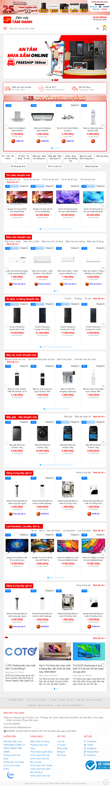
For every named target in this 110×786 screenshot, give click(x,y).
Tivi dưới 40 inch (12, 179)
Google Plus (93, 751)
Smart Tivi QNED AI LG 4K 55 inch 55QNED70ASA (67, 558)
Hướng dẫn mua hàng (13, 761)
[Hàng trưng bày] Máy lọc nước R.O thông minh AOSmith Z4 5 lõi (68, 503)
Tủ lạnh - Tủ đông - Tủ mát (24, 157)
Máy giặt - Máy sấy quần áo (55, 157)
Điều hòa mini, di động (52, 241)
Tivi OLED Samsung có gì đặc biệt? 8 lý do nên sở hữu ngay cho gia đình (88, 668)
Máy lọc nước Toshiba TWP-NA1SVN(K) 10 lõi (16, 390)
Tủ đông (78, 298)
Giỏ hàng (61, 755)
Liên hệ (60, 741)
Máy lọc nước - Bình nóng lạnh (86, 157)
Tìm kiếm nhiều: (16, 699)
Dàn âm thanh (53, 530)
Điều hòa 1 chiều (13, 241)
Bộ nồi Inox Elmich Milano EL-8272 (67, 129)
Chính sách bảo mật (39, 755)
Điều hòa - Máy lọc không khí (39, 157)
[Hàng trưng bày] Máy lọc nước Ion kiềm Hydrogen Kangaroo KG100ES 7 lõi (42, 503)
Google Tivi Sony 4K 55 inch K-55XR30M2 (42, 210)
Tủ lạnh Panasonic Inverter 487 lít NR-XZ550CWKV (67, 329)
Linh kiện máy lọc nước (85, 359)
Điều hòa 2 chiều (31, 241)
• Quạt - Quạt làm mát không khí (69, 705)
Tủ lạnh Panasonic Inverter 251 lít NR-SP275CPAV (93, 329)
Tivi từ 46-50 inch (50, 179)
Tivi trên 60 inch (87, 179)
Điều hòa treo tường (75, 241)
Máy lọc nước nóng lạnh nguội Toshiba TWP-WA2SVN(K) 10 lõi (42, 391)
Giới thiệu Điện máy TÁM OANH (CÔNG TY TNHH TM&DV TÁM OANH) (14, 746)
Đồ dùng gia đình (18, 166)
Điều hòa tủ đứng (95, 241)
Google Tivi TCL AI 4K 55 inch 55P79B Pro (42, 558)
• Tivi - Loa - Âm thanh (36, 699)
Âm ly (34, 530)
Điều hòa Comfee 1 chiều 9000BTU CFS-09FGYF (42, 272)
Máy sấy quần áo (83, 416)
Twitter (90, 744)
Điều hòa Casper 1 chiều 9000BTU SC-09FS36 (93, 272)
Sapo (84, 783)
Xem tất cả (12, 182)
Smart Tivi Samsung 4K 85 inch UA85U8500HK (93, 210)
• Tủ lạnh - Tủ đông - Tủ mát (61, 699)
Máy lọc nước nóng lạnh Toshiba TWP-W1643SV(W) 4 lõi (93, 130)
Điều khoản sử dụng (39, 741)
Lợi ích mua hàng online (11, 767)
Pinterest (91, 755)
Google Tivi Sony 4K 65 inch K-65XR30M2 (17, 210)
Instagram (92, 748)
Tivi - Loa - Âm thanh (7, 157)
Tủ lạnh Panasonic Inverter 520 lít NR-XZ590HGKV (42, 329)
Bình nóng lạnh (64, 359)
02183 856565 (100, 17)
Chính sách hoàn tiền (40, 775)
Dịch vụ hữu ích (55, 166)
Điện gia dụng (102, 156)
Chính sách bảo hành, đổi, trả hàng (40, 770)
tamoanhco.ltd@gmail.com (18, 727)
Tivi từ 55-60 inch (69, 179)
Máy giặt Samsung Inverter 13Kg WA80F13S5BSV (93, 447)
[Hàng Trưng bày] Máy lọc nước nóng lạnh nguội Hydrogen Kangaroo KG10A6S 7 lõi (17, 504)
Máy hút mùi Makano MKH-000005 (17, 129)
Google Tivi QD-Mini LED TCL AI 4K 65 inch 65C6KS (17, 560)
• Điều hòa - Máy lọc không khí (88, 699)
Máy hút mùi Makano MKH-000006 (42, 129)
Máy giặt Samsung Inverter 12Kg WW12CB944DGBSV (42, 447)
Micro (41, 530)
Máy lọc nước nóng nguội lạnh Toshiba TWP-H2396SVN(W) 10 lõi (93, 391)
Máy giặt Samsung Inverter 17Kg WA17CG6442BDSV (17, 447)
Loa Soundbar (84, 530)
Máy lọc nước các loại (15, 359)
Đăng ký (61, 751)
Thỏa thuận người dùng (41, 751)
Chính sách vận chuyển (41, 765)
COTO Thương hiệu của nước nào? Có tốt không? (20, 667)
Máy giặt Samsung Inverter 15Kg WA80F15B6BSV (67, 447)
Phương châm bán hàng (12, 757)
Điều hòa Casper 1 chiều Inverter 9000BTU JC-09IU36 (68, 273)
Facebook (91, 741)
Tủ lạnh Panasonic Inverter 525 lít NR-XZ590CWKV (17, 329)
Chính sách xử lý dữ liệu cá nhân (39, 760)
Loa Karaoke (69, 530)
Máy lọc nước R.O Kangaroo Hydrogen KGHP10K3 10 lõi (68, 391)
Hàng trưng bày (91, 166)
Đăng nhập (62, 748)
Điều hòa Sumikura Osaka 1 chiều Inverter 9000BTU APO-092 (17, 273)
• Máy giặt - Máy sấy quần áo (40, 705)
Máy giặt (68, 416)
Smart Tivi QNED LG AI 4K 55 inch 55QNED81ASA (93, 558)
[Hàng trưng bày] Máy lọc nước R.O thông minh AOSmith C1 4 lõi (93, 503)
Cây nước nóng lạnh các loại (41, 359)
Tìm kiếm (61, 744)
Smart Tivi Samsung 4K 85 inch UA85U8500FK (67, 210)
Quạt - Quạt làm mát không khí (70, 158)
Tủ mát (88, 298)
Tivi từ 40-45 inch (31, 179)
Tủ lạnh (67, 298)
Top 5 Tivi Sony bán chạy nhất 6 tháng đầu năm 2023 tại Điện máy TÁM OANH (55, 668)
